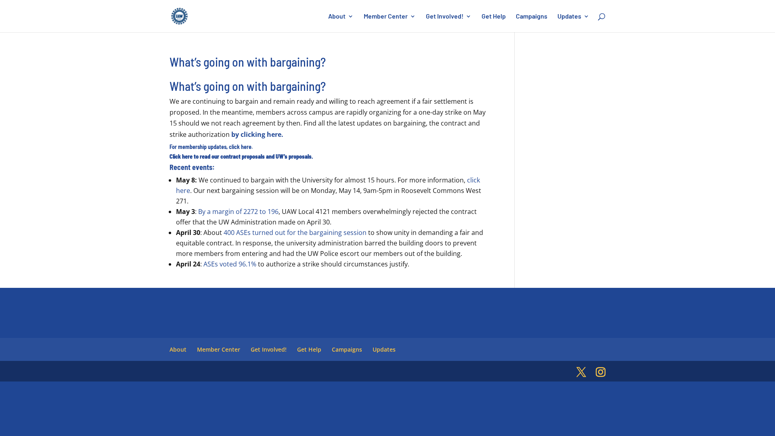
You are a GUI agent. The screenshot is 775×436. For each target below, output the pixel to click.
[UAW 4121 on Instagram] (600, 372)
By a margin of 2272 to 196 (238, 211)
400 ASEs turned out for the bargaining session (295, 232)
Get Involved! (444, 16)
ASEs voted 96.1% (229, 264)
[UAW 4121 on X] (581, 372)
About (337, 16)
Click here (181, 156)
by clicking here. (257, 134)
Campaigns (531, 16)
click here (240, 146)
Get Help (494, 16)
